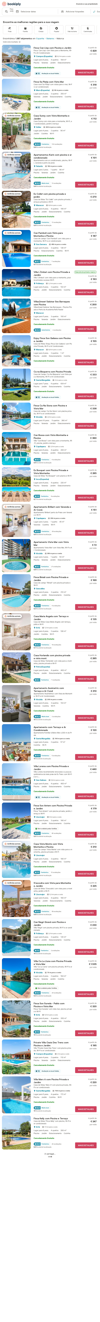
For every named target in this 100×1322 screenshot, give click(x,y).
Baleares (50, 38)
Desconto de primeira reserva (85, 272)
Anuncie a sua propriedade (87, 4)
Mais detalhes (86, 72)
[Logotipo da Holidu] (14, 4)
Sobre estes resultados (10, 42)
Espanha (40, 38)
